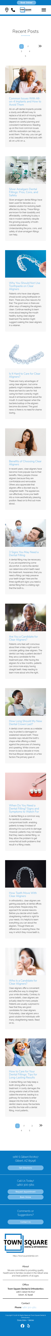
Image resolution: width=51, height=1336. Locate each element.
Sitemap (31, 1320)
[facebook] (23, 1327)
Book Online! (27, 3)
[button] (7, 10)
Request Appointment (26, 1192)
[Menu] (43, 10)
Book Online (25, 1197)
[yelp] (28, 1327)
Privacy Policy (21, 1320)
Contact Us (25, 1222)
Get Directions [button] (25, 1168)
